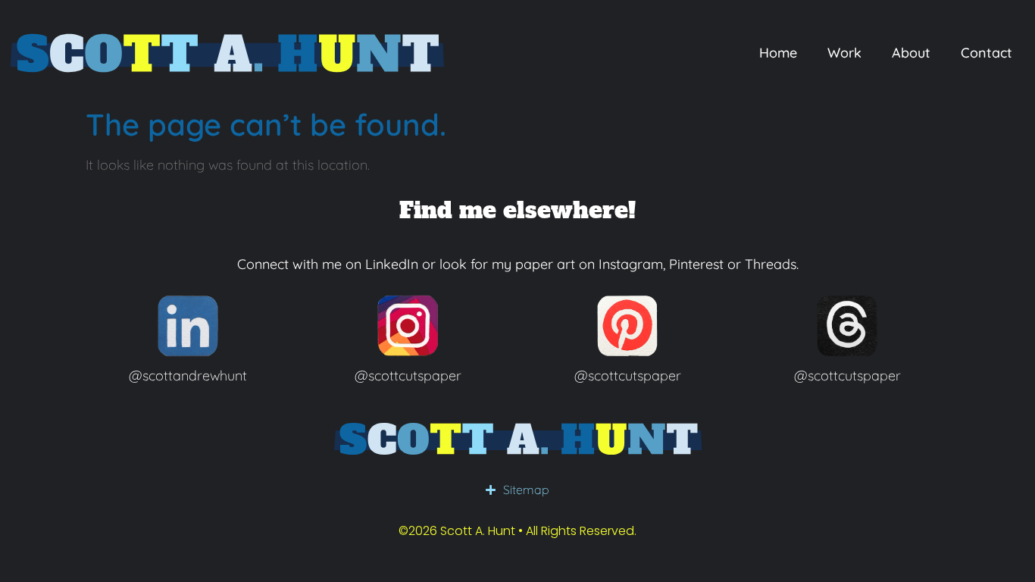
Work (844, 52)
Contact (986, 52)
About (911, 52)
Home (778, 52)
